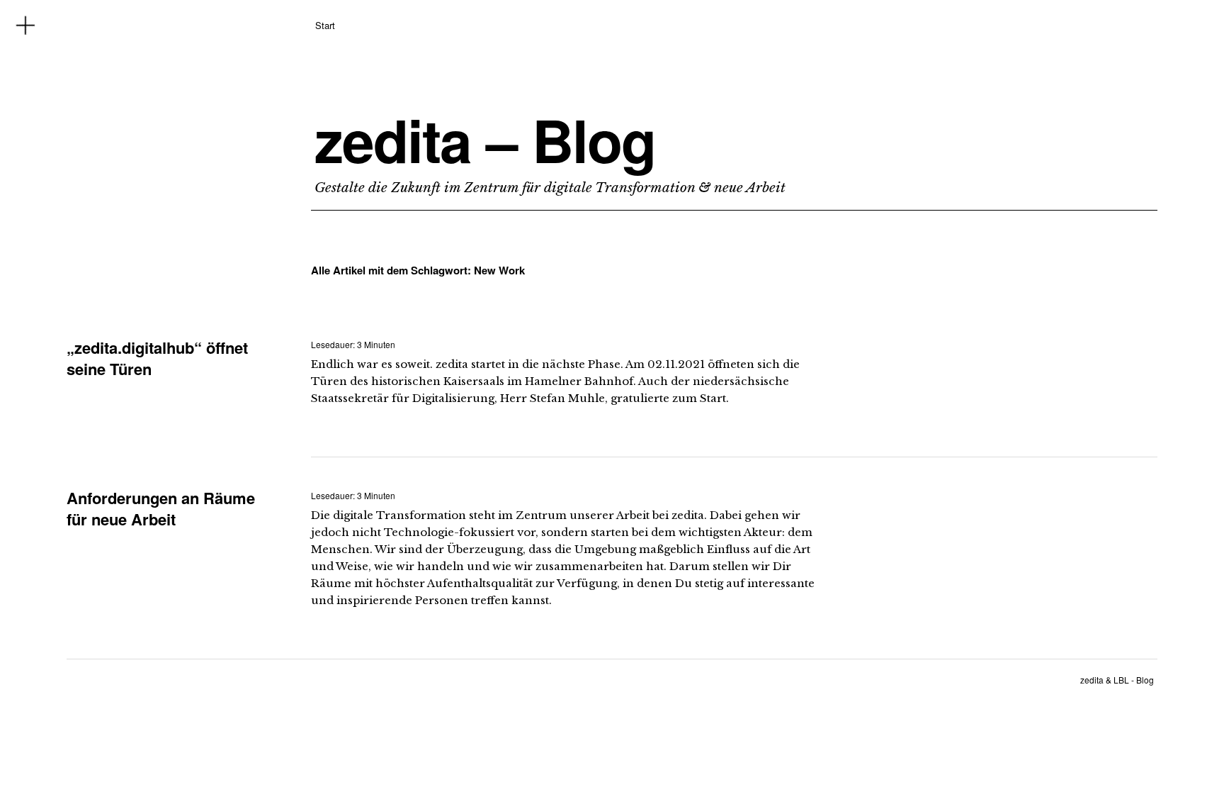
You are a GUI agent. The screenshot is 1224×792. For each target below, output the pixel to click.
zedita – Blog (484, 139)
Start (325, 25)
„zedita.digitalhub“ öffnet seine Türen (157, 358)
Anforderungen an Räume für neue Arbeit (161, 508)
